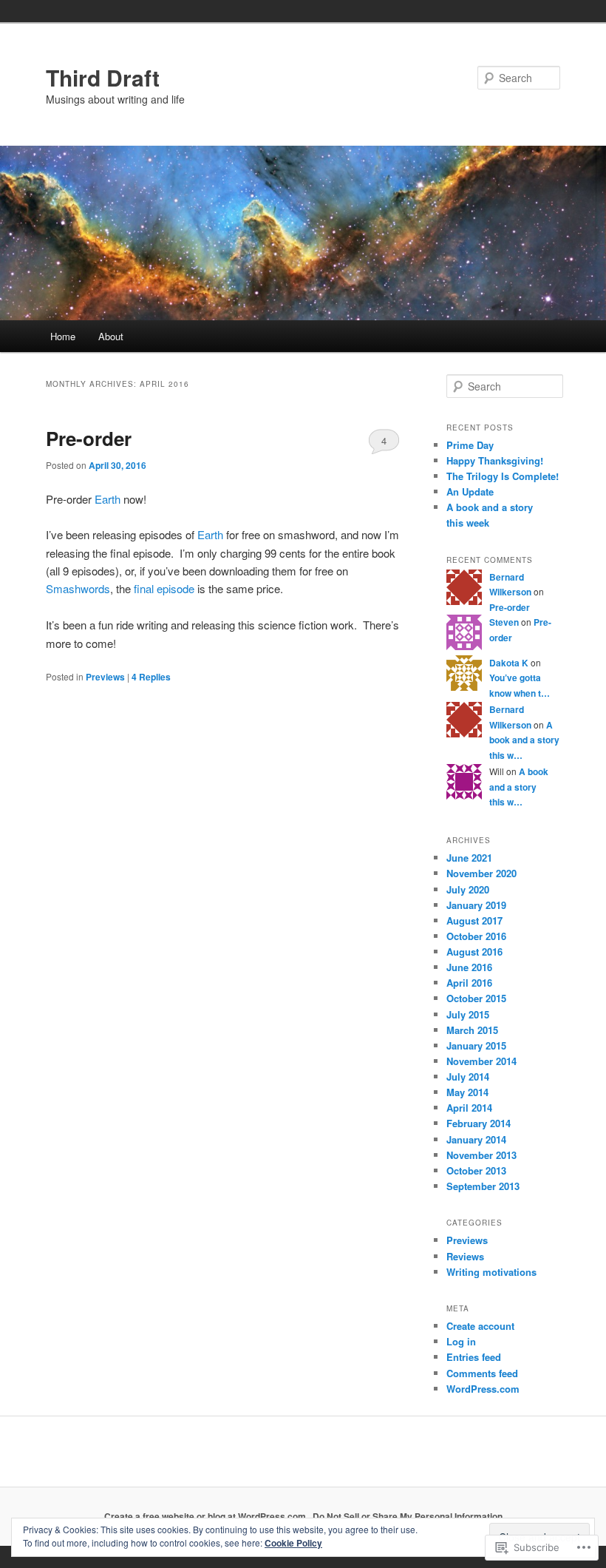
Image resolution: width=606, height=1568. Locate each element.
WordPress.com (483, 1389)
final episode (164, 588)
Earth (107, 499)
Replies (151, 676)
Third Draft (103, 77)
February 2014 (478, 1123)
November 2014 (481, 1061)
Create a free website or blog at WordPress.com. (206, 1516)
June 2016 (469, 967)
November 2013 (481, 1155)
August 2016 (474, 951)
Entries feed (473, 1357)
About (110, 336)
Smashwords (78, 588)
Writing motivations (491, 1272)
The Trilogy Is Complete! (502, 476)
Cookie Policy (293, 1543)
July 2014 (467, 1076)
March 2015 (472, 1030)
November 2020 (481, 873)
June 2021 (469, 858)
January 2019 (476, 905)
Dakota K (508, 662)
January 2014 (476, 1139)
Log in (461, 1341)
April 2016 (469, 983)
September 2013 (483, 1186)
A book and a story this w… (524, 740)
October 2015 (476, 998)
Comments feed (482, 1373)
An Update (470, 491)
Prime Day (470, 445)
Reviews (465, 1256)
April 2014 (469, 1108)
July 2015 (467, 1014)
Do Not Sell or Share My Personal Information (408, 1516)
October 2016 (476, 936)
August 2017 (474, 920)
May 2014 (467, 1092)
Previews (105, 676)
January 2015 (476, 1045)
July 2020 (467, 889)
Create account (480, 1326)
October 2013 (476, 1170)
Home (62, 336)
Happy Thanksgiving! (494, 460)
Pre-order (89, 438)
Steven (504, 622)
